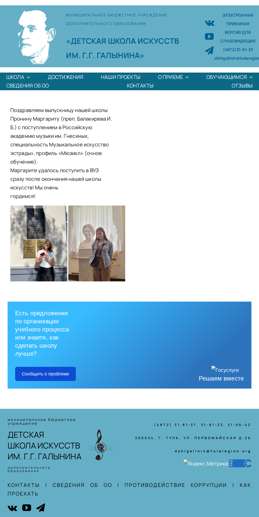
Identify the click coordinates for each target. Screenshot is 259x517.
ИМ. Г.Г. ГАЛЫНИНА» (105, 55)
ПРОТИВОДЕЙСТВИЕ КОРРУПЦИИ (176, 485)
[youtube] (209, 36)
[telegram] (209, 50)
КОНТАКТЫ (24, 485)
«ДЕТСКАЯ (87, 41)
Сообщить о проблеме (45, 373)
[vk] (209, 22)
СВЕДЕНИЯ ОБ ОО (82, 485)
